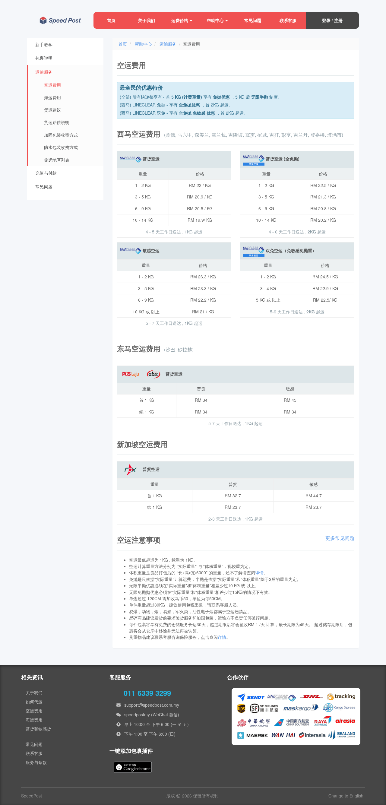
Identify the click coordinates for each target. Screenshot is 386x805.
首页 (111, 20)
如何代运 (34, 702)
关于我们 (146, 20)
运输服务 (168, 44)
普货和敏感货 (38, 729)
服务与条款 (36, 762)
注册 (338, 20)
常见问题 (252, 20)
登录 (326, 20)
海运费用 (34, 720)
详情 (259, 572)
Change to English (345, 796)
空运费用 (34, 711)
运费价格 (179, 20)
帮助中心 (215, 20)
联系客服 (288, 20)
